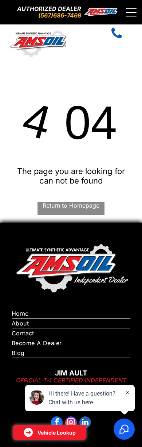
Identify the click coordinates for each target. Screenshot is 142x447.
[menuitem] (71, 314)
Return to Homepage (71, 205)
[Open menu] (131, 12)
